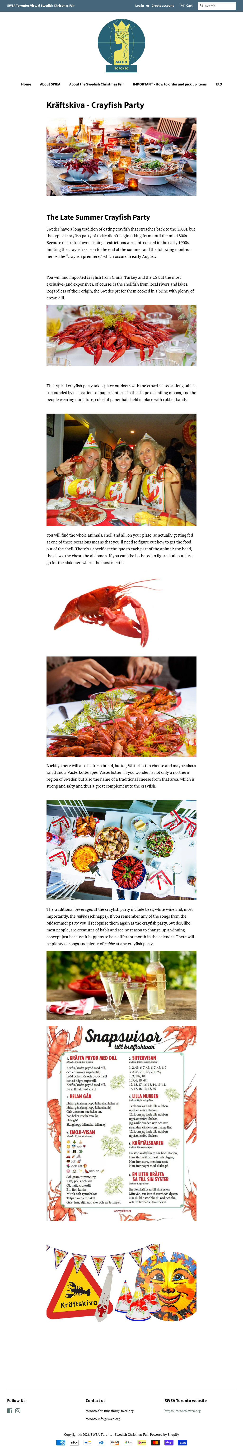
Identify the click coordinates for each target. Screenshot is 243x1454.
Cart (189, 5)
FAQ (219, 84)
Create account (163, 5)
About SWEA (50, 84)
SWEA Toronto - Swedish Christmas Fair (120, 1434)
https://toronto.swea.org (182, 1410)
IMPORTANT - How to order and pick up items (170, 84)
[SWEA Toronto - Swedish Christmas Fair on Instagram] (17, 1411)
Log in (139, 5)
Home (26, 84)
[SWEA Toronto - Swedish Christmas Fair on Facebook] (10, 1411)
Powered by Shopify (164, 1434)
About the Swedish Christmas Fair (96, 84)
